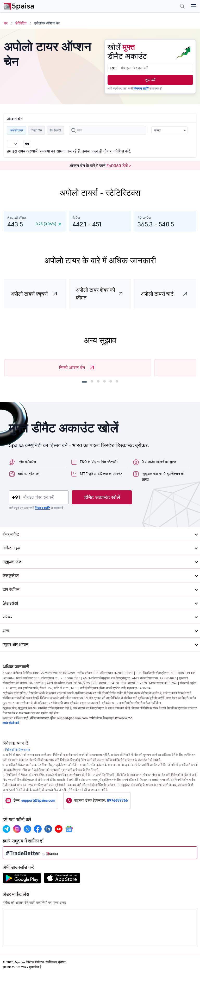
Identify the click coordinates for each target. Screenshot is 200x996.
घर (6, 23)
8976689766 (117, 800)
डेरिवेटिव (21, 23)
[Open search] (182, 6)
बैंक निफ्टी (55, 130)
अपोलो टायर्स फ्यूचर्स (29, 293)
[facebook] (38, 829)
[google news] (69, 829)
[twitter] (27, 829)
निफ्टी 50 (36, 130)
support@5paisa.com (38, 800)
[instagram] (17, 829)
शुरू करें (150, 80)
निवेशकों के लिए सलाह (17, 750)
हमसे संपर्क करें (11, 723)
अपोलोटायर (16, 130)
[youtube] (59, 829)
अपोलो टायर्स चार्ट (157, 293)
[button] (169, 130)
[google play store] (22, 879)
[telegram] (6, 829)
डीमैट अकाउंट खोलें (102, 497)
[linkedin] (48, 829)
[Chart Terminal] (27, 144)
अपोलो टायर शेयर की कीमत (95, 294)
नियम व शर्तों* (141, 88)
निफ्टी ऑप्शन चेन (72, 367)
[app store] (62, 879)
